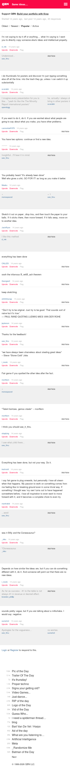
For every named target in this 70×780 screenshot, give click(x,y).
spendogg (6, 107)
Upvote (5, 50)
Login (4, 650)
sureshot (5, 620)
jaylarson (5, 323)
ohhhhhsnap (7, 298)
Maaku (4, 185)
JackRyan (6, 227)
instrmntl (5, 469)
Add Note (51, 55)
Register (14, 650)
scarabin (5, 89)
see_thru (5, 58)
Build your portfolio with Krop (33, 13)
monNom (5, 379)
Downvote (14, 50)
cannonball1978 (8, 128)
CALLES (5, 263)
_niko (4, 539)
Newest (14, 26)
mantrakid (6, 503)
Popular (25, 26)
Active (35, 26)
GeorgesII (6, 281)
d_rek (4, 46)
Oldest (5, 26)
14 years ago (13, 46)
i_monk (5, 362)
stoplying (5, 433)
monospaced (7, 197)
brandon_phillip (8, 596)
